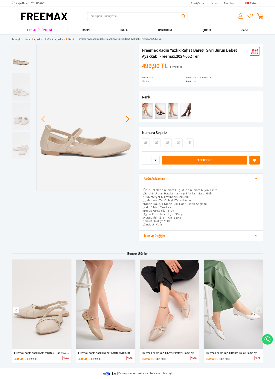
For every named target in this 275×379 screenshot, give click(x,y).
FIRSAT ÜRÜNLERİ (39, 30)
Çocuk (206, 30)
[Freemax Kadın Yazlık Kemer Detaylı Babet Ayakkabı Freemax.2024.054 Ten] (169, 304)
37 (156, 143)
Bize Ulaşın (229, 3)
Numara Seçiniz (154, 132)
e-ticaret (137, 373)
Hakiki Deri (165, 30)
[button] (127, 117)
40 (189, 143)
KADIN (85, 30)
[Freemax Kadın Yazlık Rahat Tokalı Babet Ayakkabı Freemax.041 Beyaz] (233, 304)
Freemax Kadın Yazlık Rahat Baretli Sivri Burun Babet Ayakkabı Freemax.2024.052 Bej (126, 353)
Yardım (214, 3)
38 (167, 143)
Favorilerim (250, 16)
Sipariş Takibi (197, 3)
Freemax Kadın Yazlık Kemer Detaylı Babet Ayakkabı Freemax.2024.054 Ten (184, 353)
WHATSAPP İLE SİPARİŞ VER (267, 339)
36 (145, 143)
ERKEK (124, 30)
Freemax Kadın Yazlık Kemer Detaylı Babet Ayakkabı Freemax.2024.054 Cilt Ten (59, 353)
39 (178, 143)
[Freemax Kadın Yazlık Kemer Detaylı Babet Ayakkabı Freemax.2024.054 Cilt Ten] (41, 304)
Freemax (191, 81)
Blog (244, 30)
